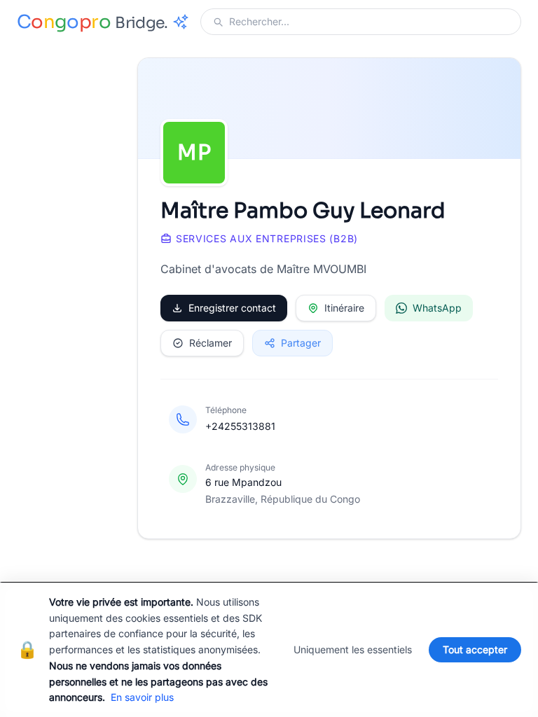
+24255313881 (240, 426)
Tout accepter (475, 649)
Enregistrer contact (232, 308)
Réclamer (210, 343)
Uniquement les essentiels (353, 649)
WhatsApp (437, 308)
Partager (301, 343)
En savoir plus (142, 697)
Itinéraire (344, 308)
